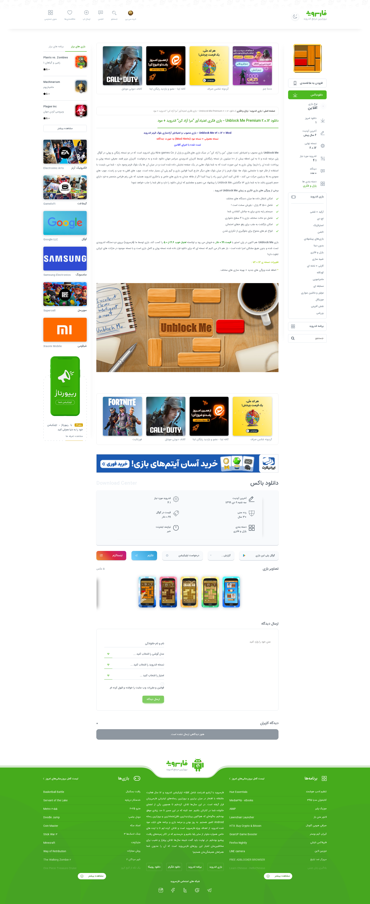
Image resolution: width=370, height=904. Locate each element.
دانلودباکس (317, 95)
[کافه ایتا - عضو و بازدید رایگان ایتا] (165, 65)
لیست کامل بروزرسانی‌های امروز (248, 779)
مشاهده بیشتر (282, 876)
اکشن (321, 232)
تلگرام (150, 555)
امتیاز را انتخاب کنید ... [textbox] (152, 675)
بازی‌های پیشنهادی (314, 239)
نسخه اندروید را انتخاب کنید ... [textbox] (147, 665)
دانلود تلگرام (174, 867)
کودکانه (320, 273)
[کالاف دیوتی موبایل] (122, 65)
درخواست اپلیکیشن (188, 555)
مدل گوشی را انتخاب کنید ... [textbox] (148, 654)
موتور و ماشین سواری (312, 293)
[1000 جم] (252, 65)
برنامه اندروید (195, 867)
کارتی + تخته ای (315, 266)
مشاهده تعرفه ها (74, 436)
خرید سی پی (130, 19)
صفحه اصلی (269, 111)
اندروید (146, 153)
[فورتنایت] (122, 416)
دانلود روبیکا (154, 867)
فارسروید (129, 242)
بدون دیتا (319, 246)
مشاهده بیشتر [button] (65, 128)
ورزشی (320, 313)
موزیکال (320, 300)
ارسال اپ (86, 19)
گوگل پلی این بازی (265, 555)
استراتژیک (318, 225)
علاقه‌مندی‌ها (69, 19)
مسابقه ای (318, 286)
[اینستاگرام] (161, 890)
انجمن (100, 19)
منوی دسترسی (50, 19)
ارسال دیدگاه (153, 699)
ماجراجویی (318, 279)
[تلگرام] (209, 890)
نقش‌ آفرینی (317, 306)
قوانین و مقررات (155, 688)
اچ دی (320, 219)
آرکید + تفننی (317, 212)
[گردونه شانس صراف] (209, 65)
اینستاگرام (118, 555)
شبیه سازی (318, 259)
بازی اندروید (256, 111)
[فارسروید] (185, 766)
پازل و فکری (309, 186)
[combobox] (134, 654)
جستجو (114, 19)
